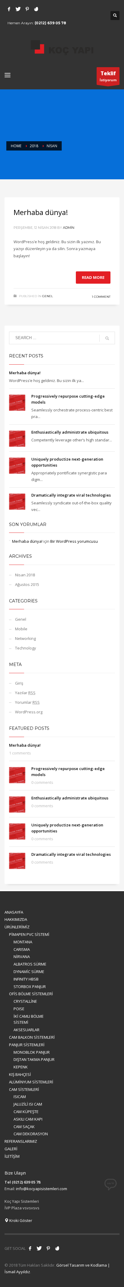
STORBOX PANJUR (30, 986)
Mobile (21, 629)
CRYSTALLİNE (25, 1001)
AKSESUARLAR (26, 1029)
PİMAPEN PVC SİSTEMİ (29, 934)
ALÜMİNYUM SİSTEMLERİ (31, 1082)
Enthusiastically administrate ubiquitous (69, 432)
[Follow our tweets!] (39, 1248)
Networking (25, 638)
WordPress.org (28, 712)
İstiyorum (108, 76)
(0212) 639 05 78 (50, 23)
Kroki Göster (20, 1220)
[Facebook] (9, 8)
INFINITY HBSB (26, 979)
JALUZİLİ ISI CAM (28, 1104)
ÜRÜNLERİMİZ (17, 927)
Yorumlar (27, 702)
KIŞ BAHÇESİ (20, 1074)
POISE (19, 1008)
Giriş (19, 683)
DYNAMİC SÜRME (29, 971)
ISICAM (20, 1096)
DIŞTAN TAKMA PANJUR (34, 1059)
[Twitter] (18, 8)
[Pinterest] (27, 8)
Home (16, 145)
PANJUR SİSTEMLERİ (27, 1044)
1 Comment (101, 297)
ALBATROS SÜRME (30, 964)
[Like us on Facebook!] (30, 1248)
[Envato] (36, 8)
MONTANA (23, 942)
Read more (93, 277)
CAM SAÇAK (24, 1126)
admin (68, 227)
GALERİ (11, 1148)
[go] (107, 338)
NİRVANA (22, 956)
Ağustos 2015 (27, 584)
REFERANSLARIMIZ (21, 1141)
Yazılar (25, 692)
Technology (25, 648)
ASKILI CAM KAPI (28, 1119)
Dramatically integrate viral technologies (71, 495)
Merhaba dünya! (41, 212)
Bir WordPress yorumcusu (74, 541)
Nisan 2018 (25, 575)
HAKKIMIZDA (16, 919)
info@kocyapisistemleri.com (41, 1188)
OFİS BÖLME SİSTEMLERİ (31, 993)
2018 (34, 145)
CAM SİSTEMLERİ (24, 1089)
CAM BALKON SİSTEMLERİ (32, 1037)
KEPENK (21, 1067)
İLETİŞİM (12, 1156)
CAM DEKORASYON (31, 1133)
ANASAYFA (14, 912)
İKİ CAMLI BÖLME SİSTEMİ (29, 1019)
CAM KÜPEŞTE (26, 1111)
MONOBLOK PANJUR (32, 1052)
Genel (47, 296)
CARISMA (22, 949)
